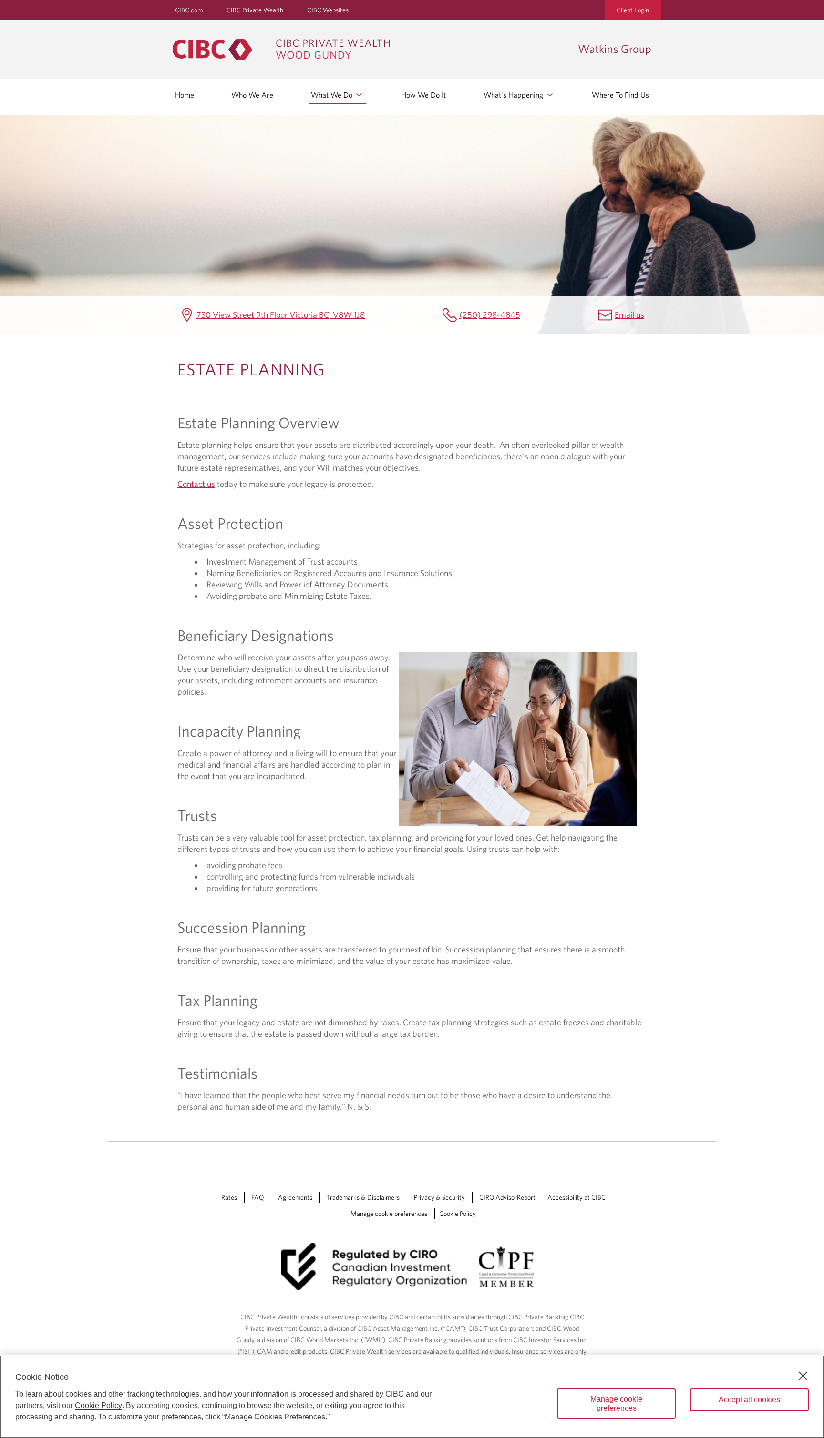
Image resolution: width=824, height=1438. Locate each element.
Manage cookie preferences (388, 1213)
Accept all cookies (749, 1400)
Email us (629, 315)
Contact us (196, 484)
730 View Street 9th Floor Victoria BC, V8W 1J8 (280, 315)
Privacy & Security (439, 1197)
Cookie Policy (457, 1213)
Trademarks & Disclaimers (363, 1197)
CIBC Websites (328, 10)
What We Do (332, 95)
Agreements (295, 1197)
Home (184, 95)
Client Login (633, 10)
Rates (229, 1197)
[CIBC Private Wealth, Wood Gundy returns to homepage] (370, 49)
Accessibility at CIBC (576, 1197)
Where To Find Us (620, 95)
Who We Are (252, 95)
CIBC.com (189, 10)
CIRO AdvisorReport (507, 1197)
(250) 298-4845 (489, 315)
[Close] (803, 1376)
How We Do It (423, 95)
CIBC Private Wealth (255, 10)
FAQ (257, 1197)
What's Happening (514, 95)
